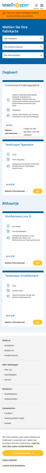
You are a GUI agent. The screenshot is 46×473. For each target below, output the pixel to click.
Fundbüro (8, 413)
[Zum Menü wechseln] (42, 4)
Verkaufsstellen (10, 399)
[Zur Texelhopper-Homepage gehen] (15, 5)
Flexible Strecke (11, 355)
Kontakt (7, 423)
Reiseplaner (9, 345)
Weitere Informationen (11, 131)
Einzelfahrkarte (10, 394)
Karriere (7, 380)
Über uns (8, 370)
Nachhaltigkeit (10, 375)
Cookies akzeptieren (22, 453)
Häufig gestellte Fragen (14, 418)
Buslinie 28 (9, 350)
